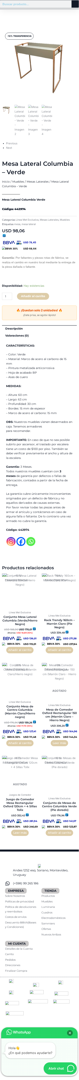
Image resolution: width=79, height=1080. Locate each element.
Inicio (6, 181)
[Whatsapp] (30, 541)
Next (9, 147)
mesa (17, 224)
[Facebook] (20, 541)
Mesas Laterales (38, 181)
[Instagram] (11, 541)
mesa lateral (29, 224)
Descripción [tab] (14, 328)
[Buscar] (75, 4)
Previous (11, 143)
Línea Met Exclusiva (27, 219)
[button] (70, 1033)
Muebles (18, 181)
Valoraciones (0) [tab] (17, 335)
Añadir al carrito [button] (20, 650)
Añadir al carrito (33, 296)
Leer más (59, 743)
